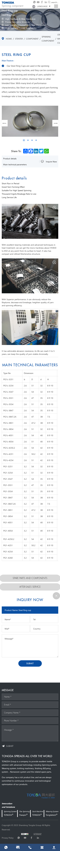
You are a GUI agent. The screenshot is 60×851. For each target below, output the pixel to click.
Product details (9, 158)
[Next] (55, 123)
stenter (19, 38)
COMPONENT (32, 38)
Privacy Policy (8, 837)
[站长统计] (25, 834)
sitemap (37, 834)
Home (9, 38)
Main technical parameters (15, 164)
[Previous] (4, 123)
